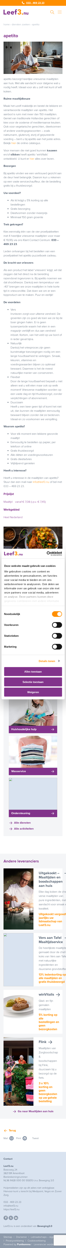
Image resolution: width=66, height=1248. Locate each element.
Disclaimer (21, 1237)
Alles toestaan (33, 671)
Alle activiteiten (24, 828)
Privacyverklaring (15, 1240)
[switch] (57, 625)
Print (19, 1138)
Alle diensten (22, 823)
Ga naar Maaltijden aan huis (36, 1111)
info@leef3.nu (41, 482)
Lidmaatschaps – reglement (45, 1237)
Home (7, 24)
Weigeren (33, 692)
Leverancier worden (44, 1244)
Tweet (35, 1138)
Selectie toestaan (33, 681)
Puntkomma (24, 1244)
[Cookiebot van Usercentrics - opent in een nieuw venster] (47, 553)
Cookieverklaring (37, 1240)
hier (13, 143)
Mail (6, 1138)
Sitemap (8, 1237)
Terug (12, 1130)
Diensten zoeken (21, 24)
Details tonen (47, 660)
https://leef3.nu (12, 1209)
